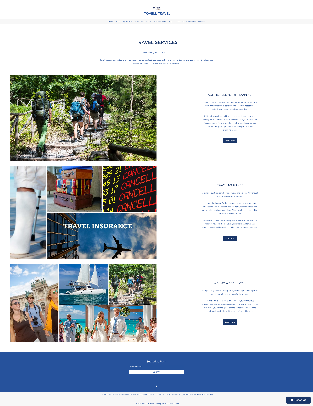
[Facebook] (156, 386)
